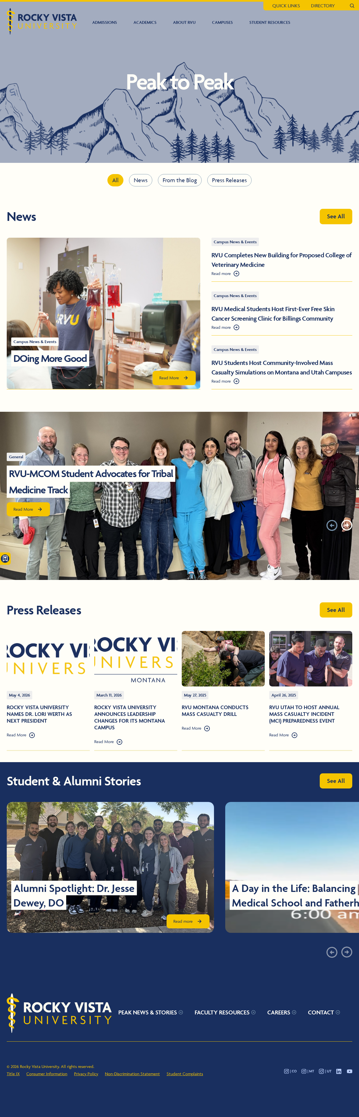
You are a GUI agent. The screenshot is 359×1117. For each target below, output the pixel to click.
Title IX (13, 1073)
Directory (323, 5)
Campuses (222, 22)
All (115, 180)
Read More (169, 377)
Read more (221, 273)
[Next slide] (346, 525)
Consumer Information (46, 1073)
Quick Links (286, 5)
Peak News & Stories (147, 1012)
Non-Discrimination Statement (132, 1073)
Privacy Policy (86, 1073)
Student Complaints (185, 1073)
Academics (145, 22)
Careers (278, 1012)
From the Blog (180, 180)
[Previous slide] (332, 525)
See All (336, 216)
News (141, 180)
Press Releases (229, 180)
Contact (321, 1012)
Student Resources (269, 22)
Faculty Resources (222, 1012)
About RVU (184, 22)
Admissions (104, 22)
